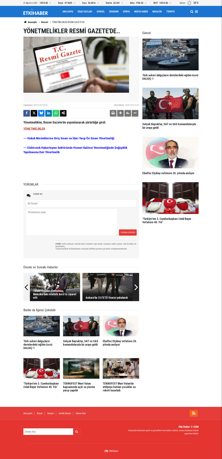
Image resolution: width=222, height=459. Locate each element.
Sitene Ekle (81, 413)
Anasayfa (32, 22)
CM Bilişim (113, 451)
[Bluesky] (41, 113)
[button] (120, 113)
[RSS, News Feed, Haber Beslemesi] (194, 413)
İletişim (50, 413)
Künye (40, 413)
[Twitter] (34, 113)
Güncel (101, 11)
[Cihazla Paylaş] (63, 113)
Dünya (126, 11)
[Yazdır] (113, 113)
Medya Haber (141, 11)
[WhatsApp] (56, 113)
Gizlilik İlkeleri (65, 413)
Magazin (157, 11)
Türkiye (170, 11)
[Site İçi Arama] (191, 11)
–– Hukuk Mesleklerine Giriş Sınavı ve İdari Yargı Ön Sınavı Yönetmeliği (68, 138)
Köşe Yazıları (85, 11)
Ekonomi (113, 11)
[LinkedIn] (48, 113)
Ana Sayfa (68, 11)
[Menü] (196, 11)
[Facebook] (26, 113)
